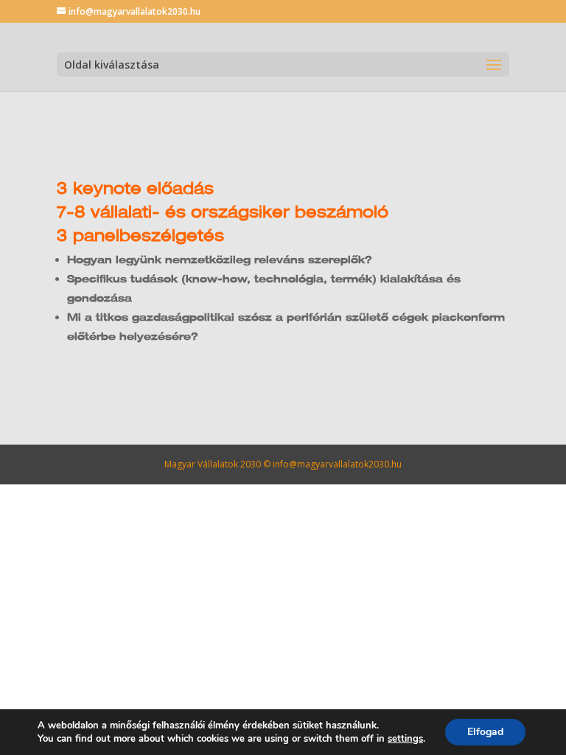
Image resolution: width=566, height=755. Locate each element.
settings (405, 738)
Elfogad (485, 732)
